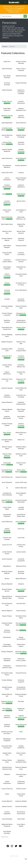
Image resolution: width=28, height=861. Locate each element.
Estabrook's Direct (14, 11)
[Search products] (25, 16)
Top (26, 859)
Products (4, 46)
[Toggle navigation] (25, 2)
